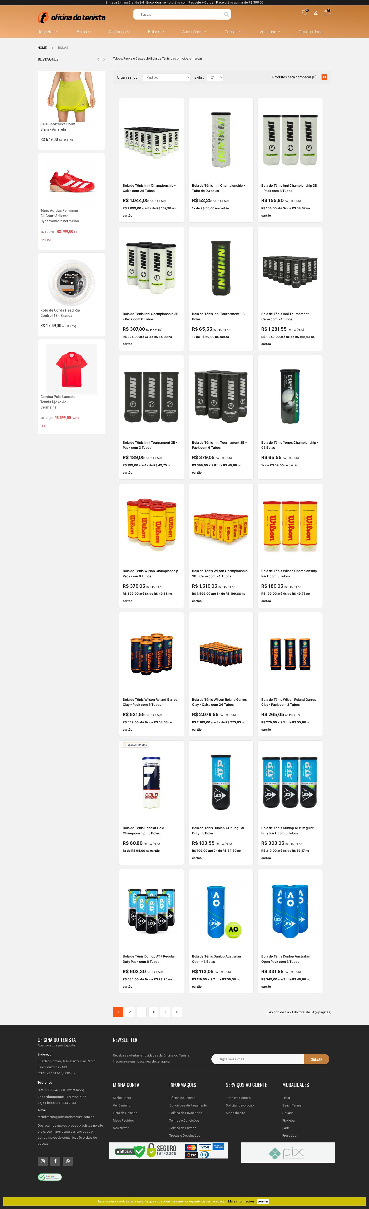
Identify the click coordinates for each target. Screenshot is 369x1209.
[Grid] (324, 77)
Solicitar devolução (240, 1105)
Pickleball (289, 1120)
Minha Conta (122, 1098)
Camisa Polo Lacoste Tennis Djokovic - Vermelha (57, 402)
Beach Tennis (291, 1105)
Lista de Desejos (125, 1113)
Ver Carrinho (122, 1105)
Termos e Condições (184, 1120)
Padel (286, 1128)
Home (42, 47)
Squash (287, 1113)
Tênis (286, 1098)
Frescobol (289, 1135)
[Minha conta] (316, 13)
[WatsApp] (68, 1161)
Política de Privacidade (185, 1113)
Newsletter (121, 1128)
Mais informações (241, 1201)
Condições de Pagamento (188, 1105)
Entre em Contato (238, 1098)
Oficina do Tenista (182, 1098)
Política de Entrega (182, 1128)
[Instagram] (43, 1161)
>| (177, 1012)
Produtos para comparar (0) (294, 77)
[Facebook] (55, 1161)
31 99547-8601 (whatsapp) (64, 1090)
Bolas (63, 47)
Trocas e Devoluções (184, 1135)
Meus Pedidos (123, 1120)
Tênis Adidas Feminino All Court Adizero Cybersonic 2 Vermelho (59, 216)
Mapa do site (235, 1113)
